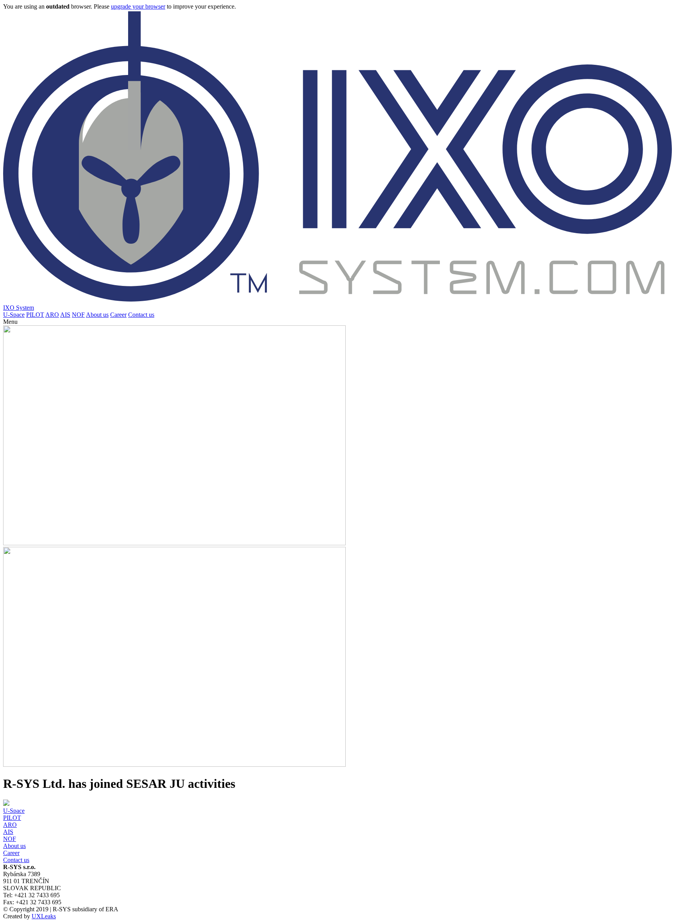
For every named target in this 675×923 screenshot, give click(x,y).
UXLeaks (44, 916)
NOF (78, 314)
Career (118, 314)
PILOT (35, 314)
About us (97, 314)
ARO (52, 314)
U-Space (14, 314)
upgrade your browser (138, 6)
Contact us (141, 314)
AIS (65, 314)
